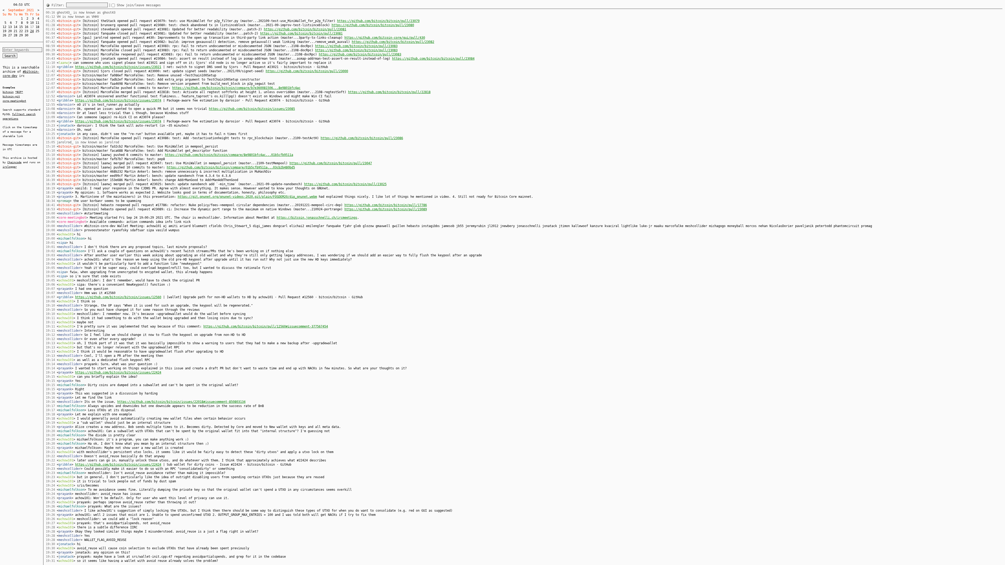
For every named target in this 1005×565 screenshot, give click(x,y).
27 (10, 35)
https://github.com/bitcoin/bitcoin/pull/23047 (330, 163)
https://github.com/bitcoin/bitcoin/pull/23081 (305, 29)
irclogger (10, 166)
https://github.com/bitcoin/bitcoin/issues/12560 (118, 297)
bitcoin (8, 92)
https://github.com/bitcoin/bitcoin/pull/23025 (345, 184)
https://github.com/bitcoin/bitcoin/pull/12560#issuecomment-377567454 (265, 326)
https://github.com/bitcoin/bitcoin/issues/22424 (118, 372)
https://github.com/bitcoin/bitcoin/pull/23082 (393, 42)
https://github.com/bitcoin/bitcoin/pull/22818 (389, 92)
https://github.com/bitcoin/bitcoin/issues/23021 (118, 67)
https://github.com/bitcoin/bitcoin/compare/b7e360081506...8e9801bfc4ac (236, 88)
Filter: (59, 5)
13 (10, 27)
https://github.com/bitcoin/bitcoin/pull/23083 (356, 46)
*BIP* (19, 92)
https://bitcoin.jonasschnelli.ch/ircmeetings (317, 217)
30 (26, 35)
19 (4, 31)
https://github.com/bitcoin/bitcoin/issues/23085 (252, 109)
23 (26, 31)
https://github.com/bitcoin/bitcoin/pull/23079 (378, 21)
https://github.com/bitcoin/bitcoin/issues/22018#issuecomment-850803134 (181, 402)
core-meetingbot (14, 100)
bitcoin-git (11, 96)
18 (37, 27)
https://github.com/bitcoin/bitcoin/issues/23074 (118, 100)
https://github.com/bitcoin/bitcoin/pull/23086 (362, 138)
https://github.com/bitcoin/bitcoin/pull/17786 (385, 205)
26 (4, 35)
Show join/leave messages (139, 5)
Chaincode (14, 162)
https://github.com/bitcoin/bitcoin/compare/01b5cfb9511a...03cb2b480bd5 (231, 167)
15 (21, 27)
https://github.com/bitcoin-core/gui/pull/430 (384, 37)
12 (4, 27)
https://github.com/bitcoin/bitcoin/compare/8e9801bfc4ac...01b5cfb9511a (229, 155)
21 (15, 31)
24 (32, 31)
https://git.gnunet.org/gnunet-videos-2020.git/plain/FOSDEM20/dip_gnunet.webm (247, 197)
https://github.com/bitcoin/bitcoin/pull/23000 (307, 71)
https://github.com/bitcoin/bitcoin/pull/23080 (373, 25)
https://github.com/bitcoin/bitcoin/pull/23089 (385, 209)
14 (15, 27)
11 (37, 23)
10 (32, 23)
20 (10, 31)
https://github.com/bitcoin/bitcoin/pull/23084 (433, 58)
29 (21, 35)
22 (21, 31)
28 (15, 35)
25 (37, 31)
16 (26, 27)
